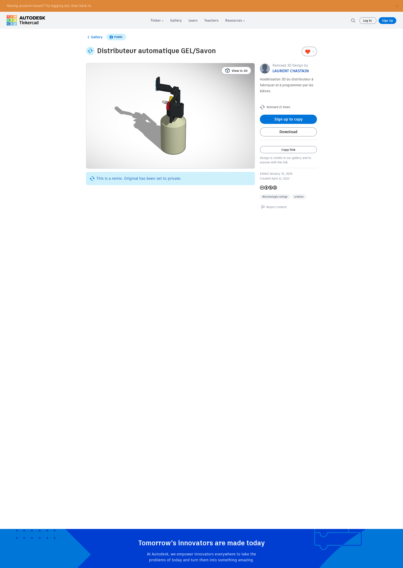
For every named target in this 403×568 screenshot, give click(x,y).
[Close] (397, 5)
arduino (299, 196)
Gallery (97, 37)
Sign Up (387, 20)
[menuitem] (157, 20)
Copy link (288, 149)
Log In (368, 20)
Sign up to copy (288, 119)
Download (288, 131)
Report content (276, 207)
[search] (353, 20)
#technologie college (275, 196)
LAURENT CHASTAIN (290, 70)
